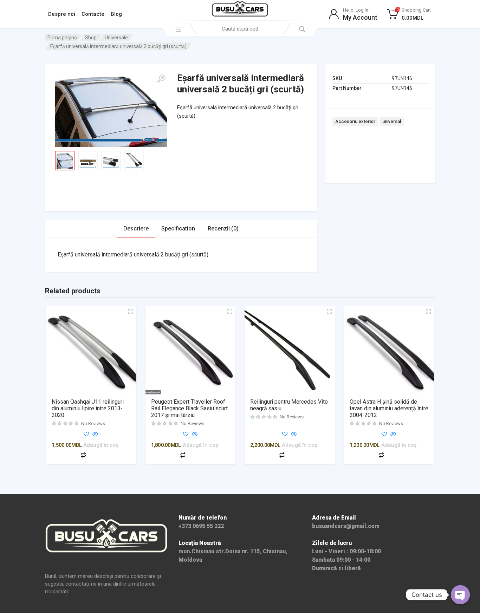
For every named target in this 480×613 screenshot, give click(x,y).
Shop (91, 37)
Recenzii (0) (223, 228)
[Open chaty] (460, 594)
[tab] (136, 228)
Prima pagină (62, 37)
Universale (116, 37)
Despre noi (61, 14)
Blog (116, 14)
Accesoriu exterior (355, 121)
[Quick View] (94, 434)
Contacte (93, 14)
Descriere (136, 228)
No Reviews (93, 423)
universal (391, 121)
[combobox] (240, 28)
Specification (178, 228)
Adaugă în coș (101, 445)
